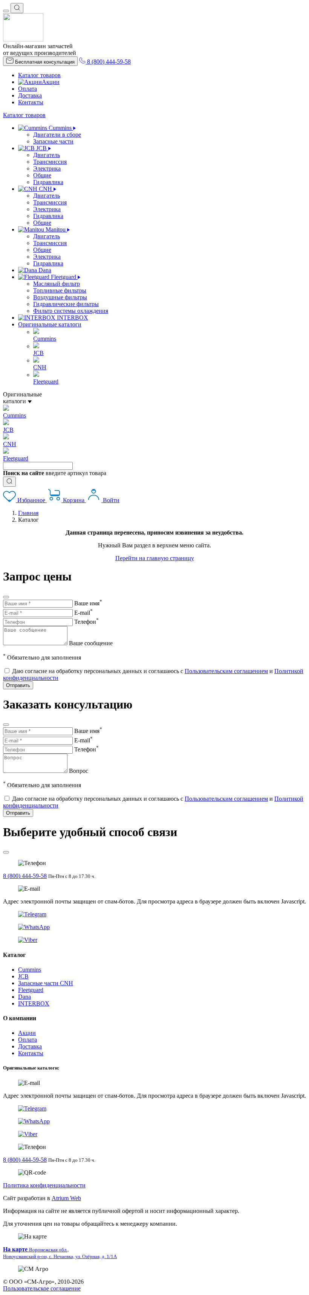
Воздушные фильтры (60, 297)
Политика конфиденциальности (44, 1185)
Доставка (30, 95)
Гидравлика (48, 182)
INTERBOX (33, 1003)
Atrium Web (66, 1198)
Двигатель (46, 155)
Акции (51, 82)
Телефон (86, 622)
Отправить (18, 685)
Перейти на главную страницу (154, 558)
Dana (24, 996)
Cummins (29, 969)
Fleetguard (30, 990)
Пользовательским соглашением (226, 671)
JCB (23, 976)
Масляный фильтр (56, 283)
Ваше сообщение (91, 643)
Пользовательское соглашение (42, 1288)
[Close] (6, 597)
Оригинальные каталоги (49, 324)
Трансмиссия (50, 161)
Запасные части (53, 141)
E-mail (83, 612)
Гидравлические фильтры (66, 304)
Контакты (30, 102)
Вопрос (78, 771)
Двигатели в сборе (57, 134)
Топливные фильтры (59, 290)
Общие (42, 175)
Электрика (47, 168)
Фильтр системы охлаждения (70, 311)
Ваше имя (88, 603)
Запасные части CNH (45, 983)
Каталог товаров (39, 75)
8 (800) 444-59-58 (25, 876)
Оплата (27, 88)
